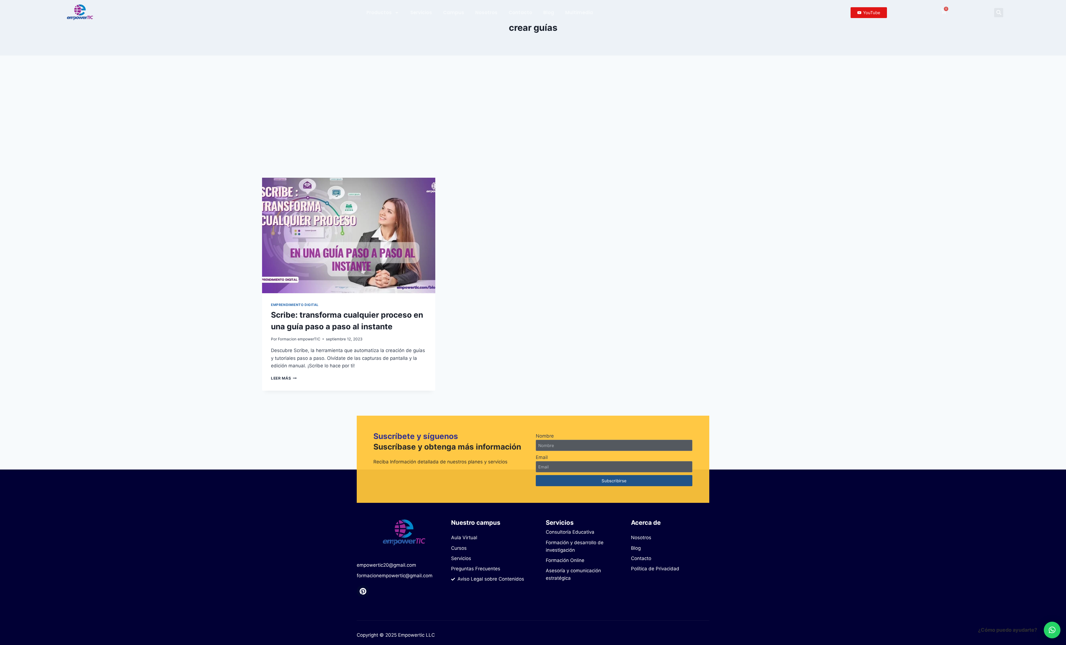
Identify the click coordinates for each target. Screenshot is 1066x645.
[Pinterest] (363, 591)
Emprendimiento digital (295, 305)
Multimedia (579, 12)
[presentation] (348, 235)
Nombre (545, 436)
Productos (379, 12)
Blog (548, 12)
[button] (998, 12)
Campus (453, 12)
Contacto (520, 12)
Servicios (421, 12)
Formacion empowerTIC (299, 339)
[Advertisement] (533, 116)
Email (542, 457)
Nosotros (486, 12)
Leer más (284, 378)
